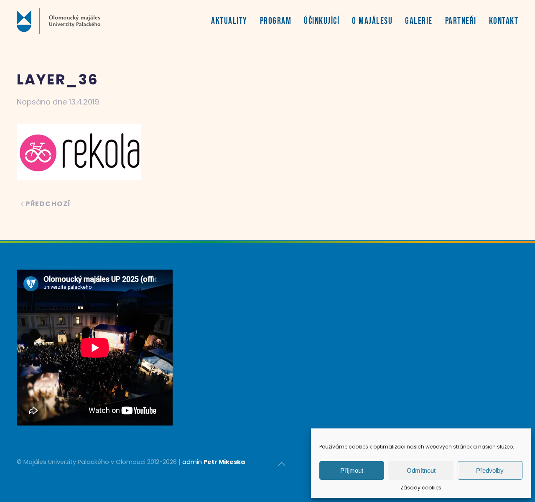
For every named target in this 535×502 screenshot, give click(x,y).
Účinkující (321, 21)
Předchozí (48, 204)
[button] (282, 464)
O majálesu (372, 21)
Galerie (419, 21)
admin (192, 462)
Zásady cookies (420, 487)
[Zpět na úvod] (58, 21)
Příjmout (351, 470)
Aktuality (229, 21)
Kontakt (504, 21)
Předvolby (490, 470)
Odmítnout (421, 470)
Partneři (460, 21)
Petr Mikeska (224, 462)
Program (276, 21)
